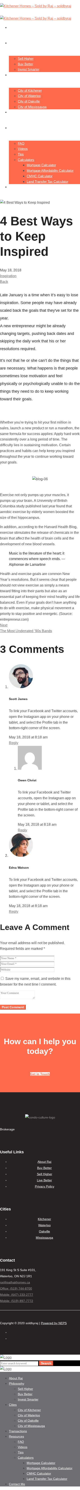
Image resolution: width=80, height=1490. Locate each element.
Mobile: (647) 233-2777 (16, 1294)
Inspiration (8, 276)
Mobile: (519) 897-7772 (16, 1301)
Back (4, 282)
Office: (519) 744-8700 (16, 1288)
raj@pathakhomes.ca (15, 1282)
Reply (13, 743)
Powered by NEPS (54, 1323)
